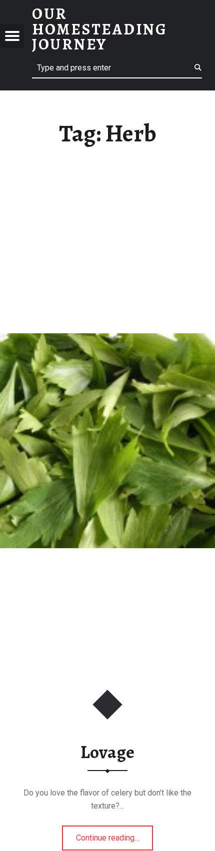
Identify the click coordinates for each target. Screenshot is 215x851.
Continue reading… (115, 835)
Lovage (107, 752)
